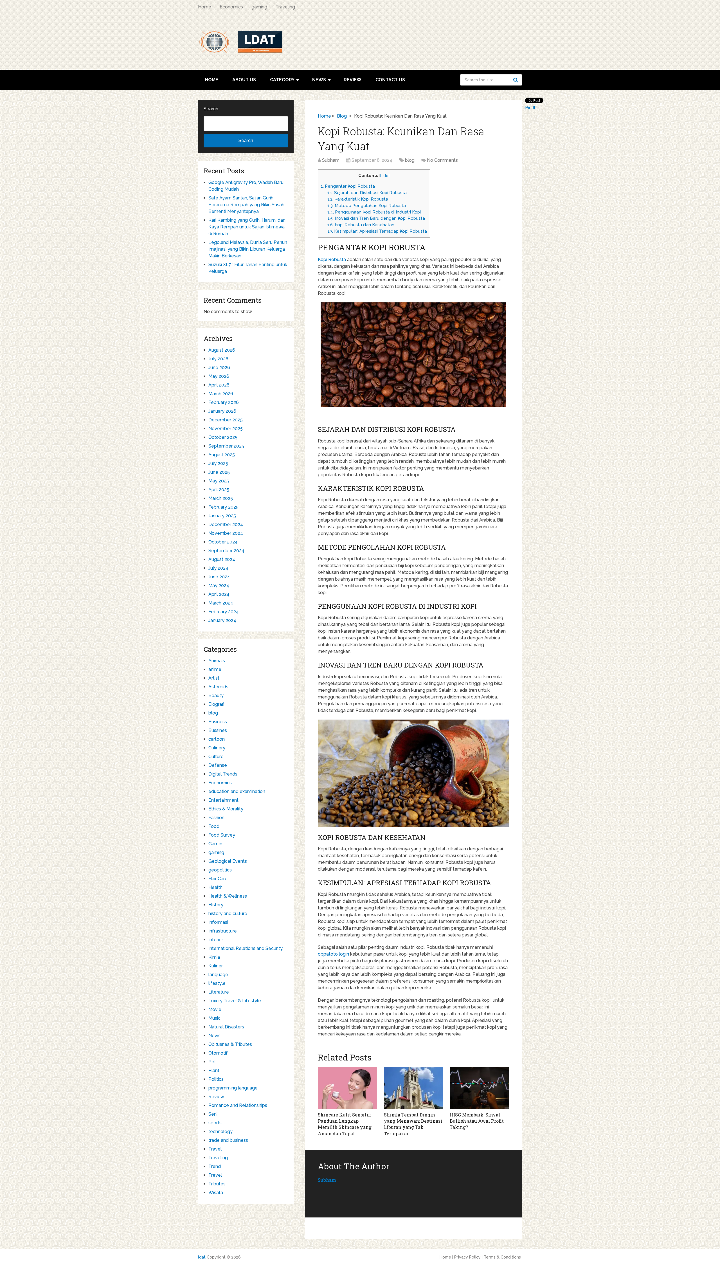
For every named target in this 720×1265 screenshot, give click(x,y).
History (215, 904)
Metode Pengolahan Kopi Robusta (366, 205)
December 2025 (225, 420)
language (218, 974)
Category (282, 79)
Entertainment (223, 800)
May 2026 (218, 376)
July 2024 (218, 568)
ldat (202, 1257)
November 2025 (225, 428)
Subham (330, 160)
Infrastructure (222, 931)
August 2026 (221, 350)
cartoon (216, 739)
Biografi (216, 704)
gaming (259, 7)
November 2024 (225, 533)
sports (215, 1122)
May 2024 (218, 585)
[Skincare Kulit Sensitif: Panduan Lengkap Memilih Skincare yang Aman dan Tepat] (347, 1088)
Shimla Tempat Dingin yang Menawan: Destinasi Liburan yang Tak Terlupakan (413, 1124)
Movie (214, 1009)
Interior (215, 939)
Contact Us (390, 79)
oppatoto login (333, 954)
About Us (244, 79)
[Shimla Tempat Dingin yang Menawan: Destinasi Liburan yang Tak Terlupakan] (413, 1088)
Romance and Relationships (237, 1105)
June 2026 (219, 367)
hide (384, 175)
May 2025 (218, 481)
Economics (231, 7)
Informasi (218, 922)
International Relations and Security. (245, 948)
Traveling (285, 7)
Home (204, 7)
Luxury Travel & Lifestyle (234, 1000)
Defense (217, 765)
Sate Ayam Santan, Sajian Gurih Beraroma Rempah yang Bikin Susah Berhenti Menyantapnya (246, 204)
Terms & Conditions (502, 1257)
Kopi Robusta (332, 259)
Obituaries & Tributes (230, 1044)
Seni (212, 1114)
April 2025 (218, 489)
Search (516, 80)
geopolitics (220, 870)
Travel (215, 1149)
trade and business (228, 1140)
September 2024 (226, 550)
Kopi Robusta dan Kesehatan (360, 224)
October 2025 (222, 437)
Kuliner (215, 966)
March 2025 (220, 498)
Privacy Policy (467, 1257)
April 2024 (219, 594)
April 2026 (219, 385)
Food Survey (221, 835)
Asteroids (218, 686)
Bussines (217, 730)
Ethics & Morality (225, 809)
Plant (213, 1070)
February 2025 (223, 507)
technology (220, 1131)
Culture (216, 756)
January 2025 (222, 515)
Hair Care (218, 878)
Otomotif (218, 1053)
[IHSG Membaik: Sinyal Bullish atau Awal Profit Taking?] (479, 1088)
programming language (233, 1088)
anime (214, 669)
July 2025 (218, 463)
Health (215, 887)
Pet (212, 1061)
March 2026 (220, 393)
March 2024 (220, 603)
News (319, 79)
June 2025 (219, 472)
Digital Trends (222, 774)
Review (352, 79)
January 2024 (222, 620)
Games (216, 843)
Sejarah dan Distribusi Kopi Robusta (367, 192)
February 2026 (223, 402)
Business (217, 721)
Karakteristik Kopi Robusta (357, 199)
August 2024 (221, 559)
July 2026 (218, 358)
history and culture (227, 913)
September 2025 (226, 446)
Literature (218, 992)
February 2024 (223, 611)
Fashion (216, 817)
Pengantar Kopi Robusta (348, 186)
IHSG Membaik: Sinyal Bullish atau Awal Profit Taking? (477, 1121)
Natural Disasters (226, 1027)
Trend (214, 1166)
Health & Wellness (227, 896)
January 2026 (222, 411)
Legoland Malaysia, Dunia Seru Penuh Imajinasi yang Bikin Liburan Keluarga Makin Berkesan (247, 249)
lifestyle (217, 983)
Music (214, 1018)
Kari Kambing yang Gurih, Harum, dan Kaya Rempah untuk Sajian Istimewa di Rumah (246, 226)
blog (410, 160)
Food (213, 826)
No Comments (442, 160)
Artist (213, 678)
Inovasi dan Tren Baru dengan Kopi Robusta (376, 218)
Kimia (214, 957)
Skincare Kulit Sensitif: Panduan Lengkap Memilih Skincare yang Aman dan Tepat (345, 1124)
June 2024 (219, 576)
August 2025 (221, 454)
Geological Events (227, 861)
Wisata (215, 1192)
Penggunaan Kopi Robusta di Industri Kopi (374, 212)
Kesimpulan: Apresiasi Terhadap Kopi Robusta (377, 231)
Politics (216, 1079)
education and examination (236, 791)
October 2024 (223, 542)
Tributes (217, 1184)
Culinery (216, 748)
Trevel (215, 1175)
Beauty (216, 695)
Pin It (530, 107)
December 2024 (225, 524)
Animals (216, 660)
